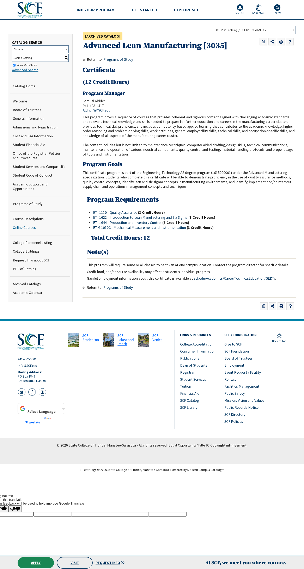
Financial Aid (189, 393)
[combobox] (254, 30)
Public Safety (234, 393)
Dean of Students (193, 365)
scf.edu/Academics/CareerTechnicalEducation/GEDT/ (234, 278)
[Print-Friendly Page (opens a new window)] (281, 42)
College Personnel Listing (32, 242)
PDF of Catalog (25, 268)
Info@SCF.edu (27, 365)
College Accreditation (196, 344)
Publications (189, 358)
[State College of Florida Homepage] (30, 9)
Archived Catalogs (27, 284)
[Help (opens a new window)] (290, 42)
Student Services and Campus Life (39, 166)
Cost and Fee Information (33, 136)
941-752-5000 (27, 359)
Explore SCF (186, 9)
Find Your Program (94, 9)
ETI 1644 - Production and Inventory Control (127, 222)
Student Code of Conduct (32, 175)
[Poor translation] (15, 508)
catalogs (90, 470)
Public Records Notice (241, 407)
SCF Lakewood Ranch (125, 339)
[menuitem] (94, 9)
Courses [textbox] (19, 49)
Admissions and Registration (35, 127)
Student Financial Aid (29, 144)
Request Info (108, 562)
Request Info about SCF (31, 260)
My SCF (240, 13)
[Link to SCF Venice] (143, 340)
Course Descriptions (28, 218)
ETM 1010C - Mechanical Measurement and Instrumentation (139, 227)
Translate (32, 422)
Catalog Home (24, 86)
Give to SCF (233, 344)
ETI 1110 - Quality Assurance (115, 212)
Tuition (185, 386)
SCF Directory (234, 414)
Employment (234, 365)
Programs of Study (27, 203)
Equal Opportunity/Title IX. (188, 445)
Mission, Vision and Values (244, 400)
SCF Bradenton (90, 337)
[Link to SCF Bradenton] (73, 340)
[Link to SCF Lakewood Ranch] (108, 340)
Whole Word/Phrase (27, 65)
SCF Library (188, 407)
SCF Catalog (189, 400)
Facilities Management (241, 386)
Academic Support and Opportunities (30, 186)
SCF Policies (233, 421)
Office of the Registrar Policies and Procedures (37, 155)
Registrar (187, 372)
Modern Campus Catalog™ (205, 470)
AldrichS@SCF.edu (96, 110)
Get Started (144, 9)
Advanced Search (25, 70)
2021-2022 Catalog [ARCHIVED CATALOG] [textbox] (241, 30)
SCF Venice (157, 337)
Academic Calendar (27, 292)
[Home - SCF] (40, 341)
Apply (36, 562)
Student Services (193, 379)
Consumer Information (197, 351)
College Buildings (26, 251)
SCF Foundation (236, 351)
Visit (75, 562)
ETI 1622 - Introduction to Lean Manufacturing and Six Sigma (140, 217)
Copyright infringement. (228, 445)
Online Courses (24, 227)
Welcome (20, 101)
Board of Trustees (27, 109)
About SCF (258, 13)
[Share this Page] (272, 42)
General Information (28, 118)
